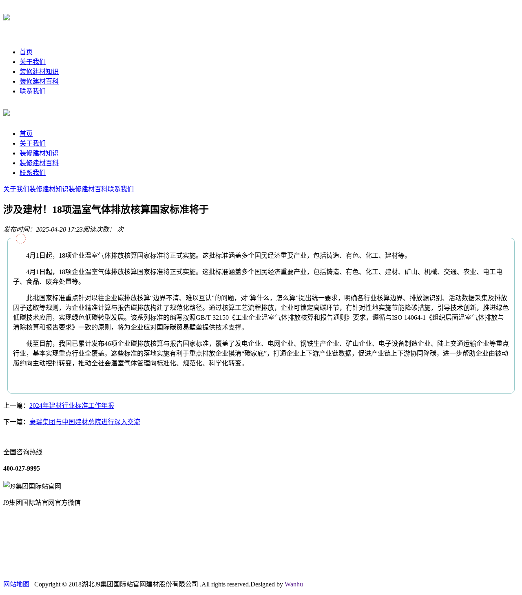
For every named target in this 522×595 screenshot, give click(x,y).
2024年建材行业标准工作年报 (71, 405)
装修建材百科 (39, 81)
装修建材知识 (39, 71)
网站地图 (16, 584)
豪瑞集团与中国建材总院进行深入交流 (84, 421)
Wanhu (294, 584)
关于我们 (33, 61)
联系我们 (33, 91)
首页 (26, 52)
